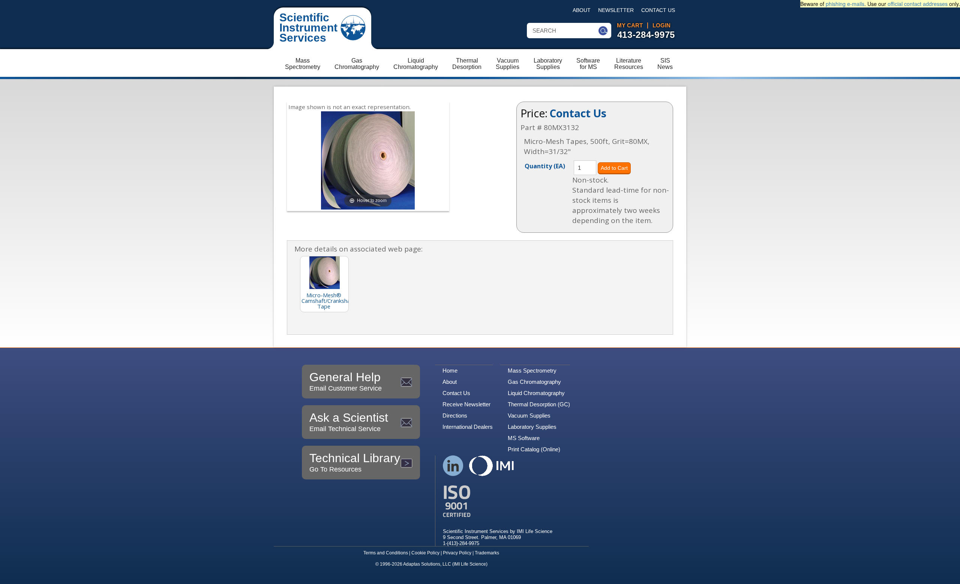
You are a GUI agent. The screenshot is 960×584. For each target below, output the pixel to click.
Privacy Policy (457, 553)
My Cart (630, 25)
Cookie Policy (425, 553)
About (582, 10)
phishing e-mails (845, 3)
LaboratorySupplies (548, 63)
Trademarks (487, 553)
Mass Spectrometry (532, 370)
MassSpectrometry (302, 63)
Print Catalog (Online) (534, 449)
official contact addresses (918, 3)
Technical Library (354, 462)
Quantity (545, 165)
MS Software (524, 438)
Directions (454, 415)
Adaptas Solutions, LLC (427, 564)
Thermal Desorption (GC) (539, 404)
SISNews (665, 63)
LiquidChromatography (415, 63)
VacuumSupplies (507, 63)
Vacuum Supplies (529, 415)
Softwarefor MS (588, 63)
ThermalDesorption (467, 63)
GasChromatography (356, 63)
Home (450, 370)
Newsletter (616, 10)
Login (661, 25)
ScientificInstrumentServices (308, 27)
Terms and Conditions (385, 553)
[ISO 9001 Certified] (497, 501)
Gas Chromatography (534, 382)
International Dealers (467, 427)
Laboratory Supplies (532, 427)
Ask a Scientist (348, 422)
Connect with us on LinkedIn (453, 465)
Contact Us (658, 10)
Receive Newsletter (466, 404)
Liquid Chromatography (536, 393)
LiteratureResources (628, 63)
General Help (345, 381)
